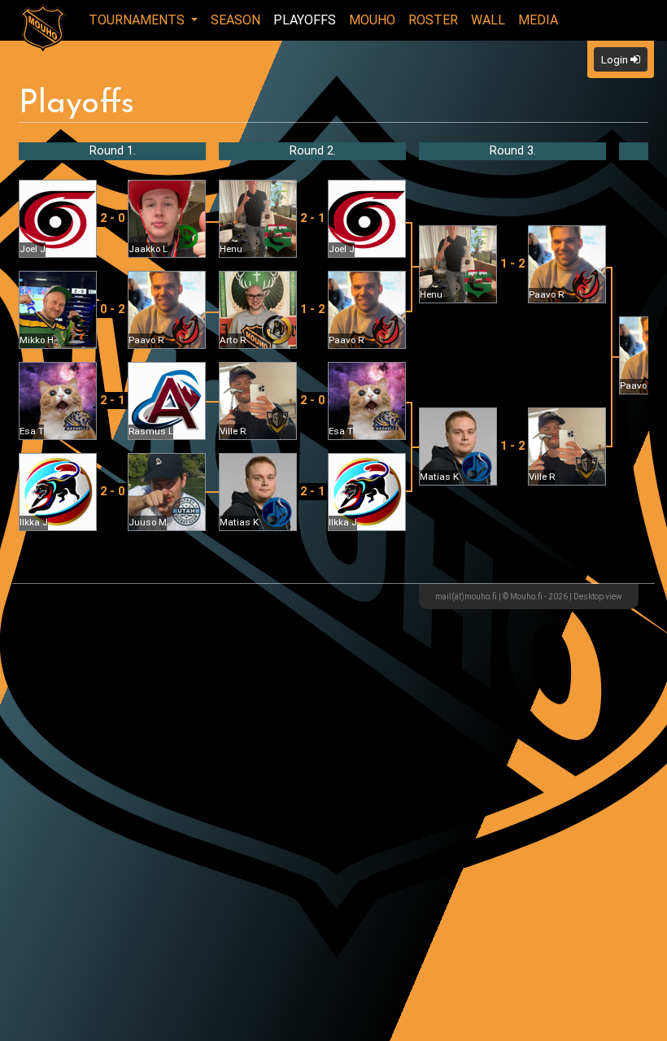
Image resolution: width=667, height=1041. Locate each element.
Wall (488, 20)
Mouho (372, 20)
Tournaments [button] (138, 20)
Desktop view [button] (597, 596)
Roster (433, 20)
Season (235, 20)
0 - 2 (112, 309)
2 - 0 (112, 218)
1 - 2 (312, 309)
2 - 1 (112, 400)
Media (538, 20)
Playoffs (304, 20)
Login (615, 59)
